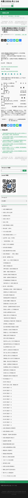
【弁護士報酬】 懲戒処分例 (9, 300)
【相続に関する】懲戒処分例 (10, 315)
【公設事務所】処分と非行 (9, 346)
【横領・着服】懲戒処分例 (9, 271)
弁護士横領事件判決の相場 (9, 250)
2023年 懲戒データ (7, 393)
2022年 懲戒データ (7, 396)
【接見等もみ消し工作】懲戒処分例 (11, 341)
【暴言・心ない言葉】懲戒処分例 (11, 260)
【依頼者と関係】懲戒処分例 (10, 274)
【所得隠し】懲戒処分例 (8, 323)
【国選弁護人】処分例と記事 (10, 303)
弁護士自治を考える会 (10, 1)
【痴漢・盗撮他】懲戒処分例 (10, 277)
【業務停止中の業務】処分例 (10, 292)
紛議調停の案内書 (7, 440)
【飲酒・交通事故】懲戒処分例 (10, 364)
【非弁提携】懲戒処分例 (8, 295)
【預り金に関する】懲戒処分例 (10, 352)
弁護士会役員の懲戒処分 (8, 466)
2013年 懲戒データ (7, 422)
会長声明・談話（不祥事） (9, 238)
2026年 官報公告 (7, 381)
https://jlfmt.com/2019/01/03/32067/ (9, 66)
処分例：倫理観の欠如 (8, 257)
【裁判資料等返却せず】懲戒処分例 (11, 344)
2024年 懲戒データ (7, 390)
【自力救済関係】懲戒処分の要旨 (11, 326)
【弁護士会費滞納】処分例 (9, 312)
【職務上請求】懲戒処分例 (9, 335)
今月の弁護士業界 (7, 231)
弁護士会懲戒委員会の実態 (9, 447)
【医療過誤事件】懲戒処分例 (10, 297)
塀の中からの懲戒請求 (8, 472)
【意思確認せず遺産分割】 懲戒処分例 (12, 321)
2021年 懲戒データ (7, 399)
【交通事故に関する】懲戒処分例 (11, 367)
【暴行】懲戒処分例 (7, 265)
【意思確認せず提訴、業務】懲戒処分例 (12, 289)
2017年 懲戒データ (7, 410)
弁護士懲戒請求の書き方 (8, 437)
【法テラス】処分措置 (8, 460)
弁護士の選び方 (6, 218)
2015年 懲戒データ (7, 416)
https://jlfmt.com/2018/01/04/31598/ (9, 71)
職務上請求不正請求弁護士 (9, 469)
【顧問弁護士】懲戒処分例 (9, 370)
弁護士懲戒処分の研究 (8, 431)
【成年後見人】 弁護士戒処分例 (10, 283)
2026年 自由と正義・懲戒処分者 (10, 384)
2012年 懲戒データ (7, 425)
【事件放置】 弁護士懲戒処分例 (10, 268)
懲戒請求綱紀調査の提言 (8, 444)
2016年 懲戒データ (7, 413)
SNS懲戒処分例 (7, 263)
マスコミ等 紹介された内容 (9, 476)
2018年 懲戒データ (7, 407)
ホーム (3, 481)
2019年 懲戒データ (7, 405)
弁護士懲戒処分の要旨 (8, 225)
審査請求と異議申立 (7, 450)
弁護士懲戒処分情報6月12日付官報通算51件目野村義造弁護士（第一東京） (20, 23)
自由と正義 (5, 222)
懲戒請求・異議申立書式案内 (10, 434)
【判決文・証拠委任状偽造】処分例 (11, 306)
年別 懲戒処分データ (8, 378)
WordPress (9, 492)
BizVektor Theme (16, 492)
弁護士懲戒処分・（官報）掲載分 (13, 16)
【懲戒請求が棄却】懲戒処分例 (10, 375)
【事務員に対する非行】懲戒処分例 (11, 358)
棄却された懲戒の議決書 (8, 456)
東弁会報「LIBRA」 (7, 228)
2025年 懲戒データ (7, 387)
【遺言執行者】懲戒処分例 (9, 318)
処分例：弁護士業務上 (8, 286)
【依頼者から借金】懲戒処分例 (10, 329)
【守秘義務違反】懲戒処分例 (10, 280)
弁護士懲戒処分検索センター (10, 234)
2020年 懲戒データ (7, 402)
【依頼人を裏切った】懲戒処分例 (11, 309)
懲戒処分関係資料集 (7, 453)
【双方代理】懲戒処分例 (8, 338)
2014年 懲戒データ (7, 419)
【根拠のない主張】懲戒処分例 (10, 332)
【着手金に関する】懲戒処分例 (10, 355)
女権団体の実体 (6, 215)
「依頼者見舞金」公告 (8, 241)
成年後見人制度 (6, 463)
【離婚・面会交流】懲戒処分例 (10, 361)
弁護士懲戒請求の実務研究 (9, 428)
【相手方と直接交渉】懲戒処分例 (11, 349)
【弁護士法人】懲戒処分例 (9, 372)
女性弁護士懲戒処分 (7, 247)
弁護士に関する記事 (7, 212)
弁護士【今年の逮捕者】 (8, 244)
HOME (2, 16)
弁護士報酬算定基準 (7, 209)
